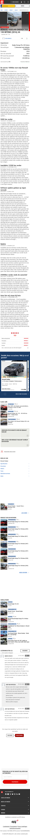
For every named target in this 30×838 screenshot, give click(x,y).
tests (2, 471)
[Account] (21, 2)
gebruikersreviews (5, 473)
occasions (3, 466)
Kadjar (16, 10)
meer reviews (23, 572)
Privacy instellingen (22, 826)
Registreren (19, 735)
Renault (11, 10)
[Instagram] (8, 794)
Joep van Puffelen (11, 684)
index (2, 476)
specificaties (4, 463)
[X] (10, 794)
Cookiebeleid (6, 826)
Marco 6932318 (8, 656)
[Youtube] (19, 794)
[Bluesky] (12, 794)
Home (2, 10)
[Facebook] (6, 794)
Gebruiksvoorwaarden (15, 828)
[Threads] (15, 794)
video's (2, 468)
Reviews (6, 10)
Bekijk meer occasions (21, 394)
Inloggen (10, 735)
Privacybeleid (13, 826)
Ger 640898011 (8, 38)
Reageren (24, 650)
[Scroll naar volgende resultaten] (5, 394)
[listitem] (14, 375)
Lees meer (24, 513)
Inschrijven (15, 782)
